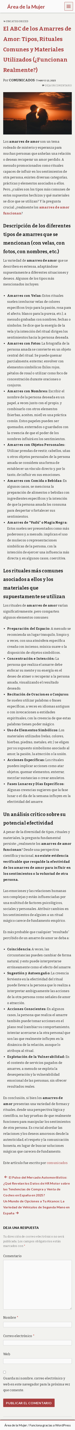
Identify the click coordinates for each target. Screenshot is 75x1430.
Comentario (12, 1256)
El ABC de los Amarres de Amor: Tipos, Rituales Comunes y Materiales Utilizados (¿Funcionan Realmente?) (37, 49)
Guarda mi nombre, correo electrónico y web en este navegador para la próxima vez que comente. (36, 1384)
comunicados (22, 80)
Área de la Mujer (15, 1425)
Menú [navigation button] (69, 6)
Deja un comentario (58, 85)
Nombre (11, 1317)
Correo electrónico (19, 1336)
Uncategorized (17, 21)
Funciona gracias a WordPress (50, 1425)
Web (6, 1354)
